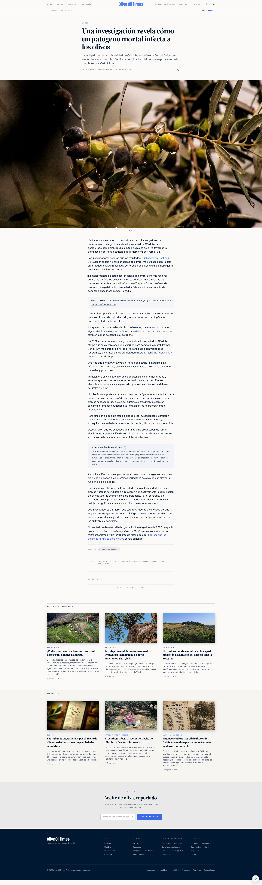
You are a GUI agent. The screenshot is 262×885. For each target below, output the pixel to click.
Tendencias (103, 564)
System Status (209, 870)
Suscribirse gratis (149, 816)
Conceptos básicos (165, 4)
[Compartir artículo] (178, 70)
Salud (60, 4)
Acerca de (151, 870)
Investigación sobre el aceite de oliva (137, 561)
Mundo (50, 4)
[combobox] (124, 10)
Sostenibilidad (138, 855)
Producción (86, 4)
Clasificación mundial (199, 847)
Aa (130, 69)
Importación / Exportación (143, 851)
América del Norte (172, 735)
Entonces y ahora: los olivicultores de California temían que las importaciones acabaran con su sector (187, 742)
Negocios (71, 4)
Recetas (183, 4)
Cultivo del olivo (107, 561)
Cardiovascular (110, 851)
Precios (136, 843)
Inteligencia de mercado (200, 843)
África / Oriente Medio (116, 735)
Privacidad (186, 870)
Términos (197, 870)
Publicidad (174, 870)
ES (209, 4)
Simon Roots (89, 70)
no (155, 352)
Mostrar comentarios (132, 587)
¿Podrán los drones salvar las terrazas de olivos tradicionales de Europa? (71, 653)
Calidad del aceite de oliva (172, 843)
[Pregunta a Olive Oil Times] (256, 879)
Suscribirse (162, 870)
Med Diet (107, 847)
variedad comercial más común (150, 331)
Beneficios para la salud (171, 847)
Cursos (196, 4)
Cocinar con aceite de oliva (172, 851)
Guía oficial (195, 851)
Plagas (162, 561)
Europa (50, 735)
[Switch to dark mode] (214, 4)
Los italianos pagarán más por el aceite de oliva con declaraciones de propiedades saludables (72, 742)
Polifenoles (108, 843)
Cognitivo (108, 855)
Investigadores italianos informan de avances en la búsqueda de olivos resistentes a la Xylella (127, 654)
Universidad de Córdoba (108, 549)
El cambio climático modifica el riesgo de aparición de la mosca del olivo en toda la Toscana (187, 654)
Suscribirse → (208, 11)
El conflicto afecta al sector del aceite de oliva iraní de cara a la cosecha (129, 740)
